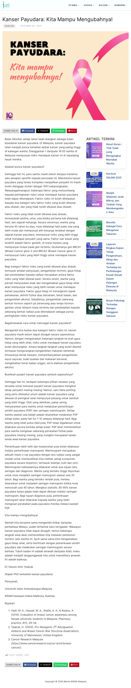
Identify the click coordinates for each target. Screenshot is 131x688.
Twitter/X (44, 131)
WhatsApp (59, 131)
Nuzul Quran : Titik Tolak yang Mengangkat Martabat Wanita (114, 154)
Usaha (88, 5)
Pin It (72, 131)
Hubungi (120, 5)
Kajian (103, 5)
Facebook (28, 131)
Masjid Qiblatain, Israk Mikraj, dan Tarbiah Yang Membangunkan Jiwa (115, 202)
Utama (73, 5)
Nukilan (9, 26)
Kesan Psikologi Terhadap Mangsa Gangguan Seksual (115, 308)
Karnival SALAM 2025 (113, 175)
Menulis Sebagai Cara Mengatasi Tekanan (114, 228)
